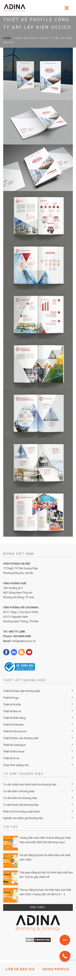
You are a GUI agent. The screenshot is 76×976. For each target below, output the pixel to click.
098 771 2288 (17, 631)
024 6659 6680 (22, 636)
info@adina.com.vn (24, 641)
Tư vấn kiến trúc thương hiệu (20, 798)
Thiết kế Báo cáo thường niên (20, 738)
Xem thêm (37, 907)
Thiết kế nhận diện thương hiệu (21, 691)
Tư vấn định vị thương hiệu (19, 791)
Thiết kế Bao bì (12, 711)
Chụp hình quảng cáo (16, 765)
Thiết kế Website (13, 724)
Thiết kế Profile (12, 704)
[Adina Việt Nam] (13, 8)
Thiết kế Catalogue (14, 744)
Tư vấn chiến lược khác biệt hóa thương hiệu (29, 784)
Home (7, 38)
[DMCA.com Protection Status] (38, 939)
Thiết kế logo (11, 697)
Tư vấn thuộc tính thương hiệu (21, 804)
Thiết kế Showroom (15, 731)
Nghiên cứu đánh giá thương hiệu (23, 818)
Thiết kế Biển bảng (14, 717)
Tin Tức (10, 827)
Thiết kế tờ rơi (11, 758)
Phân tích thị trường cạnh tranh (21, 811)
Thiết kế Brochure (13, 751)
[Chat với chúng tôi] (65, 940)
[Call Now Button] (65, 956)
